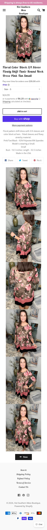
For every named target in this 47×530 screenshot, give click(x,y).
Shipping (6, 101)
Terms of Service (23, 482)
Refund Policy (23, 478)
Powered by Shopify (23, 506)
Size (6, 89)
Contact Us (23, 487)
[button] (22, 98)
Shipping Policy (23, 474)
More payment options (22, 125)
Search (23, 470)
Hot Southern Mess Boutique (23, 10)
